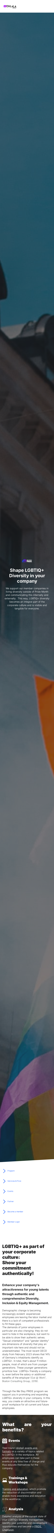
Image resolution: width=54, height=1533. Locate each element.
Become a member (15, 1211)
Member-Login (14, 1222)
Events (10, 1191)
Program (11, 1171)
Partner (11, 1201)
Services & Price (14, 1181)
